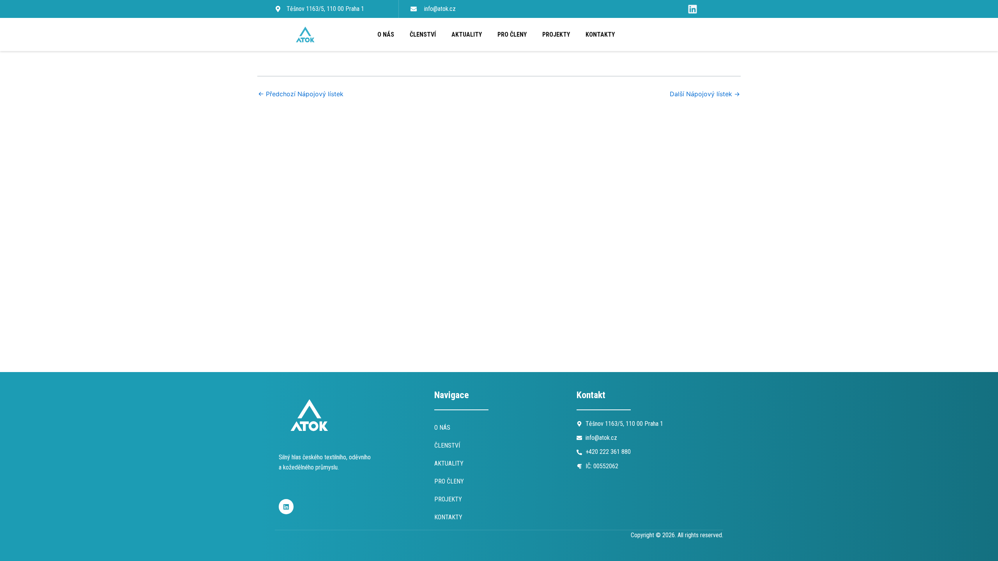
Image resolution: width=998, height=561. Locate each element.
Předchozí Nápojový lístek (300, 94)
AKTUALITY (466, 34)
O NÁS (385, 34)
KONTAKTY (600, 34)
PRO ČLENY (512, 34)
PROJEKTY (556, 34)
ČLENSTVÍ (423, 34)
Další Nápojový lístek (705, 94)
